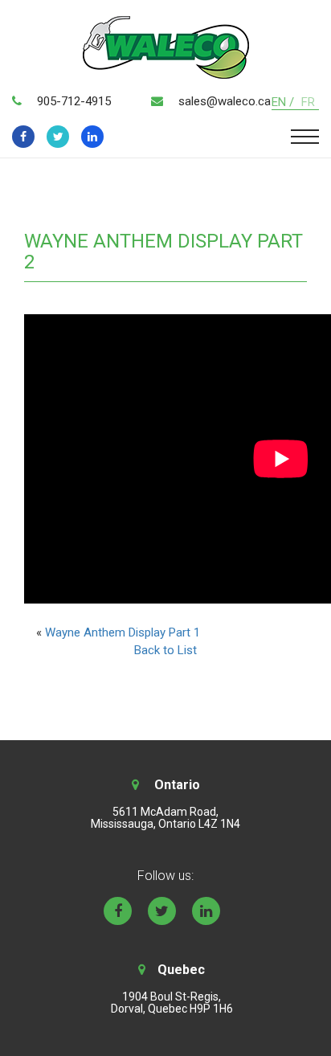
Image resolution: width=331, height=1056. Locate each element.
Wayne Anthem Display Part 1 (122, 632)
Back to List (165, 650)
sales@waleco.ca (224, 101)
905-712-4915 (74, 101)
